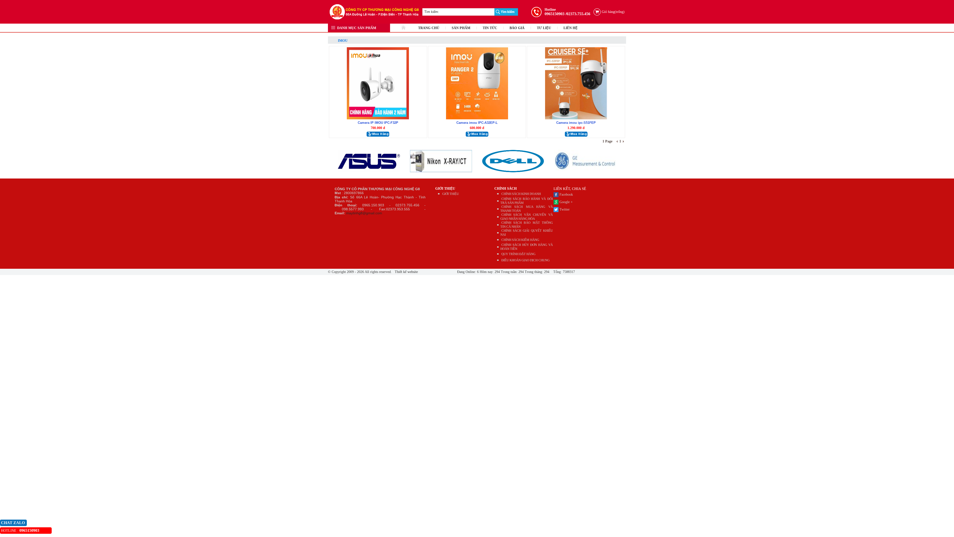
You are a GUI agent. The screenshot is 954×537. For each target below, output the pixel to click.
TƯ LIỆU (544, 28)
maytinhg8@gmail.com (364, 213)
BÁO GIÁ (517, 28)
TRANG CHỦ (428, 28)
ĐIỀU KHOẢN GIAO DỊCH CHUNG (525, 260)
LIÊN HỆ (570, 28)
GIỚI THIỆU (445, 188)
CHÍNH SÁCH (505, 188)
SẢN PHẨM (461, 28)
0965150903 (554, 14)
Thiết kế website (406, 272)
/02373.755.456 (577, 14)
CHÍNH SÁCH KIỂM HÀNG (520, 240)
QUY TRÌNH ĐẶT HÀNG (518, 254)
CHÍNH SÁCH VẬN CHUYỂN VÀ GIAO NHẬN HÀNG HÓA (526, 217)
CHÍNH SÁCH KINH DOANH (521, 194)
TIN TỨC (490, 28)
